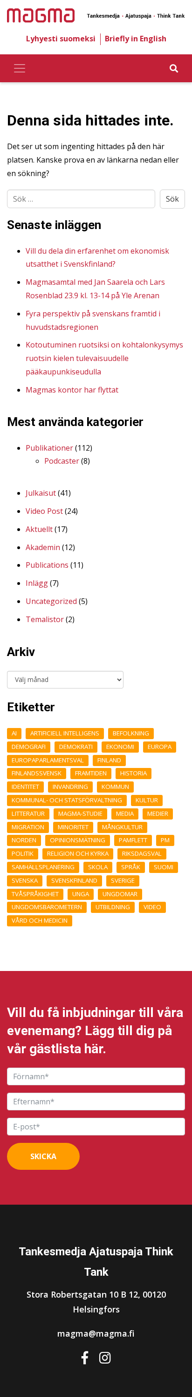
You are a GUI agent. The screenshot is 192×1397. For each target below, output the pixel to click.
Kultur (147, 800)
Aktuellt (39, 529)
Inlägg (37, 583)
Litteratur (28, 813)
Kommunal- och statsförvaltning (67, 800)
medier (157, 813)
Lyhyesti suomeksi (61, 38)
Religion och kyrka (78, 853)
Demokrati (76, 746)
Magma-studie (80, 813)
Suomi (163, 867)
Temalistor (45, 619)
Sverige (123, 880)
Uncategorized (51, 601)
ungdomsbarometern (47, 907)
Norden (24, 840)
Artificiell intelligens (64, 733)
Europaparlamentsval (48, 760)
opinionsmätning (77, 840)
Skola (98, 867)
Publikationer (49, 448)
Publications (47, 565)
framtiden (91, 773)
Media (125, 813)
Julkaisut (41, 493)
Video (152, 907)
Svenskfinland (74, 880)
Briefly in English (135, 38)
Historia (133, 773)
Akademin (43, 547)
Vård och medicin (40, 920)
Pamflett (133, 840)
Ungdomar (120, 894)
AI (14, 733)
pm (165, 840)
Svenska (25, 880)
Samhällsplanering (43, 867)
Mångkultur (122, 827)
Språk (130, 867)
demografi (29, 746)
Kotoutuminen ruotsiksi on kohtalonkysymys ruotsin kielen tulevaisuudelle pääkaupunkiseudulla (104, 358)
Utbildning (113, 907)
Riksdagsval (142, 853)
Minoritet (73, 827)
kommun (115, 786)
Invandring (70, 786)
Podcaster (61, 461)
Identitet (25, 786)
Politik (23, 853)
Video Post (44, 511)
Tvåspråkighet (35, 894)
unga (80, 894)
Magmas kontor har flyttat (72, 390)
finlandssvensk (37, 773)
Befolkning (131, 733)
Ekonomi (120, 746)
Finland (109, 760)
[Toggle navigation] (19, 68)
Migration (28, 827)
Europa (159, 746)
